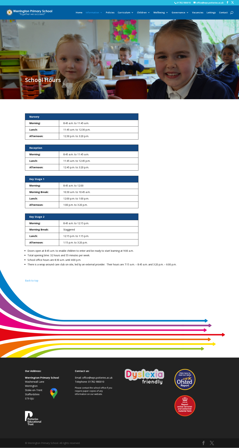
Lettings (211, 12)
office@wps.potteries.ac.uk (97, 377)
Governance (178, 12)
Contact (223, 12)
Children (142, 12)
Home (79, 12)
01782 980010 (184, 2)
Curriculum (124, 12)
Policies (110, 12)
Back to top (31, 280)
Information (92, 12)
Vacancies (197, 12)
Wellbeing (159, 12)
